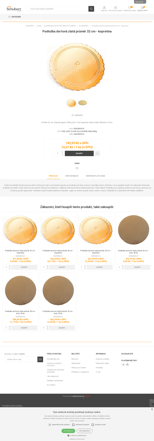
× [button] (152, 409)
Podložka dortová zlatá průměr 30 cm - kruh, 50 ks (58, 312)
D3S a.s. (88, 396)
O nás (98, 372)
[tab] (53, 176)
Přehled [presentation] (53, 176)
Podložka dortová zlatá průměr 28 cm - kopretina (58, 252)
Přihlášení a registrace (80, 372)
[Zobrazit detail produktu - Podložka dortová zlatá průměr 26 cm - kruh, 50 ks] (133, 230)
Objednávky (75, 363)
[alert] (77, 424)
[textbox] (58, 9)
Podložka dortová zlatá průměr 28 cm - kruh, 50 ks (20, 312)
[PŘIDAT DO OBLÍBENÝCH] (97, 153)
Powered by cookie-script (77, 439)
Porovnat (79, 115)
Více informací (79, 421)
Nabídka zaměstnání (55, 381)
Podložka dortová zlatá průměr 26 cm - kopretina (20, 252)
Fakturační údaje (102, 363)
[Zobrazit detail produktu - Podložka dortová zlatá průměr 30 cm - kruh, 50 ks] (58, 290)
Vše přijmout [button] (68, 431)
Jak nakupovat (52, 376)
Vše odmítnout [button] (84, 431)
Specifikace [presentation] (71, 176)
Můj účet (104, 10)
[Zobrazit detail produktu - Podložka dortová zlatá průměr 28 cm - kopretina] (58, 230)
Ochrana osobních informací (54, 364)
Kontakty (99, 368)
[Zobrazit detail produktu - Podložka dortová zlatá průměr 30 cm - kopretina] (96, 230)
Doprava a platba (102, 359)
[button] (77, 435)
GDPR (22, 354)
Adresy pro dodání (78, 368)
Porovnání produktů (115, 10)
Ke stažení (51, 385)
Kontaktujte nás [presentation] (95, 176)
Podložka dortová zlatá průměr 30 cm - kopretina (95, 252)
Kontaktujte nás (53, 359)
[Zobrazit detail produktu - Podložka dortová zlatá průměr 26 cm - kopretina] (20, 230)
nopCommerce (78, 396)
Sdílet (77, 163)
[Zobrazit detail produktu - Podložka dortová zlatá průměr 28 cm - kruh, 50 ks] (20, 290)
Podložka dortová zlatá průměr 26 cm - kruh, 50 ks (133, 252)
